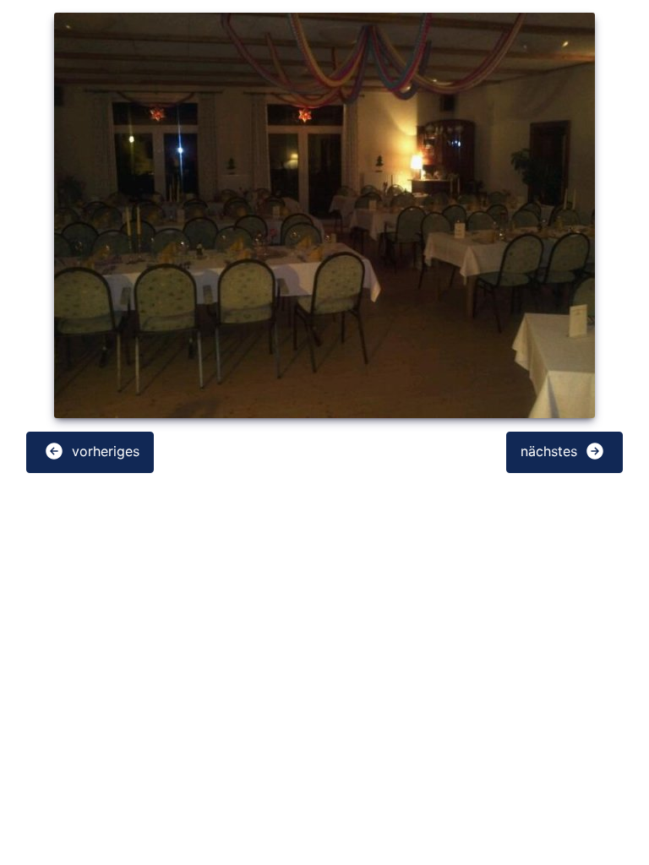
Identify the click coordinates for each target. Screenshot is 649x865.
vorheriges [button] (103, 451)
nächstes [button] (551, 451)
